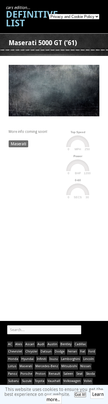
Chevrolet (15, 351)
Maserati (18, 144)
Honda (13, 359)
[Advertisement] (54, 261)
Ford (91, 351)
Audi (40, 344)
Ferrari (72, 351)
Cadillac (80, 344)
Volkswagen (72, 381)
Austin (52, 344)
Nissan (85, 366)
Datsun (46, 351)
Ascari (29, 344)
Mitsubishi (69, 366)
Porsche (26, 374)
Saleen (68, 374)
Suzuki (27, 381)
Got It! (80, 394)
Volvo (88, 381)
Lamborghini (70, 359)
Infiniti (41, 359)
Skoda (90, 374)
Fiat (82, 351)
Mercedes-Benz (46, 366)
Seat (79, 374)
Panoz (12, 374)
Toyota (39, 381)
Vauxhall (54, 381)
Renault (54, 374)
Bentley (65, 344)
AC (10, 344)
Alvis (18, 344)
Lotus (12, 366)
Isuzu (54, 359)
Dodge (60, 351)
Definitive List (32, 17)
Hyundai (27, 359)
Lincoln (88, 359)
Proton (40, 374)
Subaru (13, 381)
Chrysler (31, 351)
